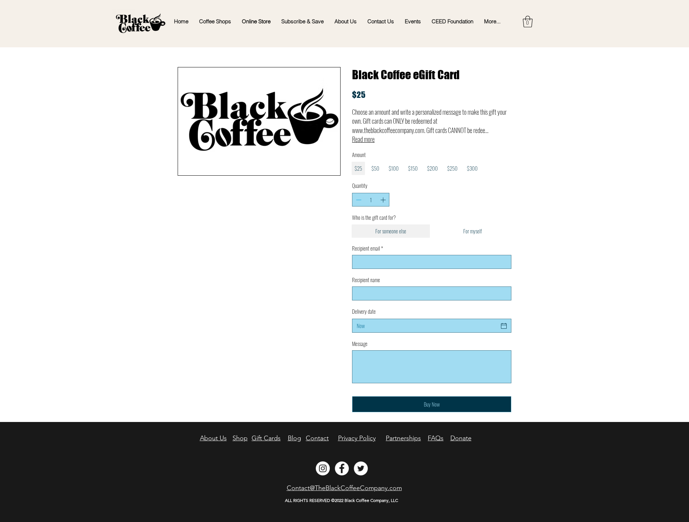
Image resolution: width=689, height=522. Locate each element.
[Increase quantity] (384, 200)
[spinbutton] (371, 200)
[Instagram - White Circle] (323, 468)
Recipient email (367, 248)
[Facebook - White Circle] (342, 468)
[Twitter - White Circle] (361, 468)
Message (359, 343)
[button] (528, 21)
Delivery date (364, 311)
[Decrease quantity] (358, 200)
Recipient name (366, 280)
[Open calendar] (504, 326)
